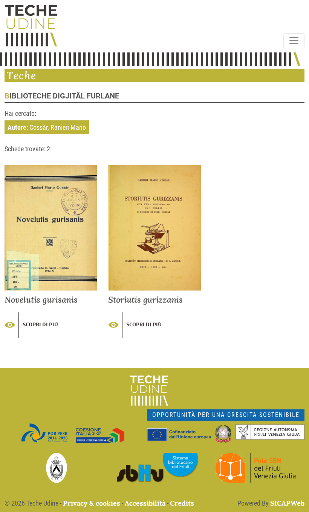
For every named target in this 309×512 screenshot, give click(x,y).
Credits (182, 503)
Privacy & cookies (91, 503)
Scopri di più (40, 324)
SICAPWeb (287, 503)
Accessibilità (145, 503)
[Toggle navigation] (293, 40)
